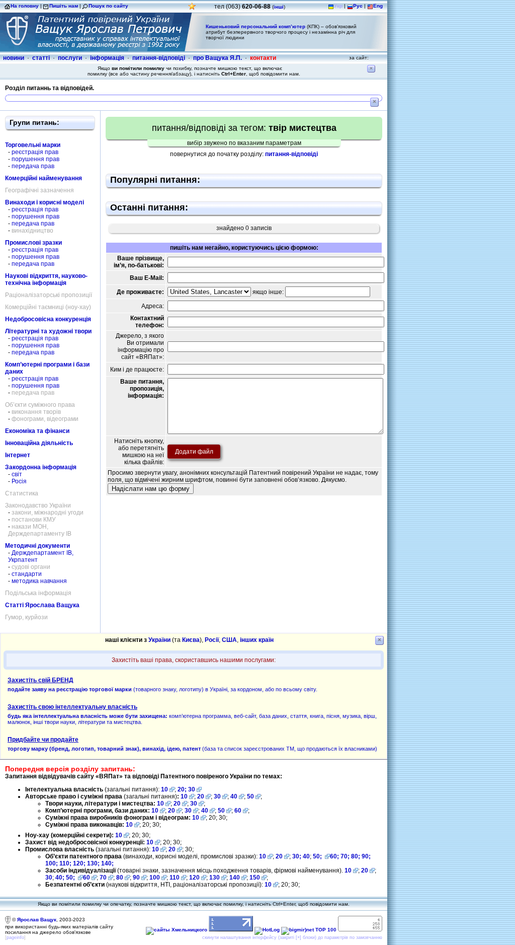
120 (194, 877)
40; (59, 877)
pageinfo (15, 937)
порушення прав (35, 159)
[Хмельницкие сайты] (176, 929)
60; (334, 856)
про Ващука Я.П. (217, 57)
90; (366, 856)
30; (296, 856)
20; (183, 789)
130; (94, 863)
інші (279, 7)
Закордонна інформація (40, 467)
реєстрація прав (35, 152)
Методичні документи (37, 545)
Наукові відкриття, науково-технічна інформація (46, 279)
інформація (107, 57)
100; (51, 863)
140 (234, 877)
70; (345, 856)
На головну (25, 6)
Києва (191, 639)
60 (237, 810)
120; (80, 863)
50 (250, 796)
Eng (378, 6)
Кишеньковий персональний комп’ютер (255, 26)
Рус (358, 6)
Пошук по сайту (108, 6)
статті (41, 57)
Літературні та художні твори (48, 331)
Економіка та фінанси (37, 430)
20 (200, 796)
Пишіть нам (63, 6)
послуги (70, 57)
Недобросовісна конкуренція (48, 319)
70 (103, 877)
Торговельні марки (32, 145)
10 (164, 789)
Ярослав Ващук (36, 919)
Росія (19, 481)
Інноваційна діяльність (39, 443)
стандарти (27, 573)
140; (107, 863)
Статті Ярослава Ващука (42, 605)
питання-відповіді (158, 57)
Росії (212, 639)
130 (214, 877)
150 (254, 877)
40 (233, 796)
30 (191, 789)
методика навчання (39, 581)
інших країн (257, 639)
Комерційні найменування (43, 178)
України (159, 639)
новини (13, 57)
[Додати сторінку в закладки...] (192, 9)
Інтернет (17, 455)
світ (17, 474)
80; (355, 856)
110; (66, 863)
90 (136, 877)
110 (174, 877)
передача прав (33, 166)
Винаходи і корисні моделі (44, 202)
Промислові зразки (33, 242)
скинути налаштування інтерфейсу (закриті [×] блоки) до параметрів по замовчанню (292, 937)
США (229, 639)
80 (119, 877)
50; (318, 856)
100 (154, 877)
